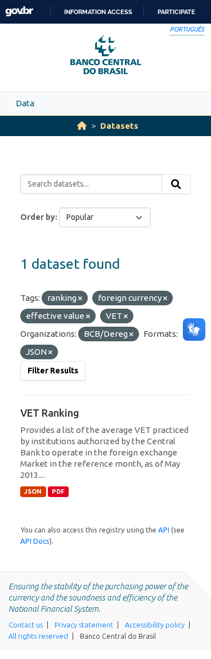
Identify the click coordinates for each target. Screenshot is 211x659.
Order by (37, 217)
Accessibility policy (155, 625)
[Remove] (80, 298)
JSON (33, 491)
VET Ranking (49, 412)
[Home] (82, 125)
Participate (176, 12)
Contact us (25, 625)
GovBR (19, 11)
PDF (58, 491)
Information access (98, 12)
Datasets (119, 125)
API (163, 530)
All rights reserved (38, 636)
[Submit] (176, 184)
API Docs (35, 541)
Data (25, 103)
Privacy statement (84, 625)
